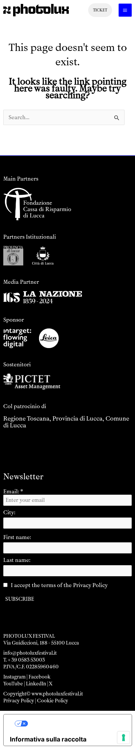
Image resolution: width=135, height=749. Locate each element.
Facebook (39, 677)
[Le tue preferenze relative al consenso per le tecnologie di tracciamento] (123, 737)
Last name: (16, 560)
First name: (17, 537)
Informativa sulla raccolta (48, 739)
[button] (100, 10)
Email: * (13, 491)
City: (9, 512)
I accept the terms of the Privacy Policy (59, 585)
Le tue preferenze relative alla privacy (74, 723)
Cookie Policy (52, 701)
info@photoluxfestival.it (30, 653)
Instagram (14, 677)
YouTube (13, 684)
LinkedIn (36, 684)
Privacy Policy (18, 701)
